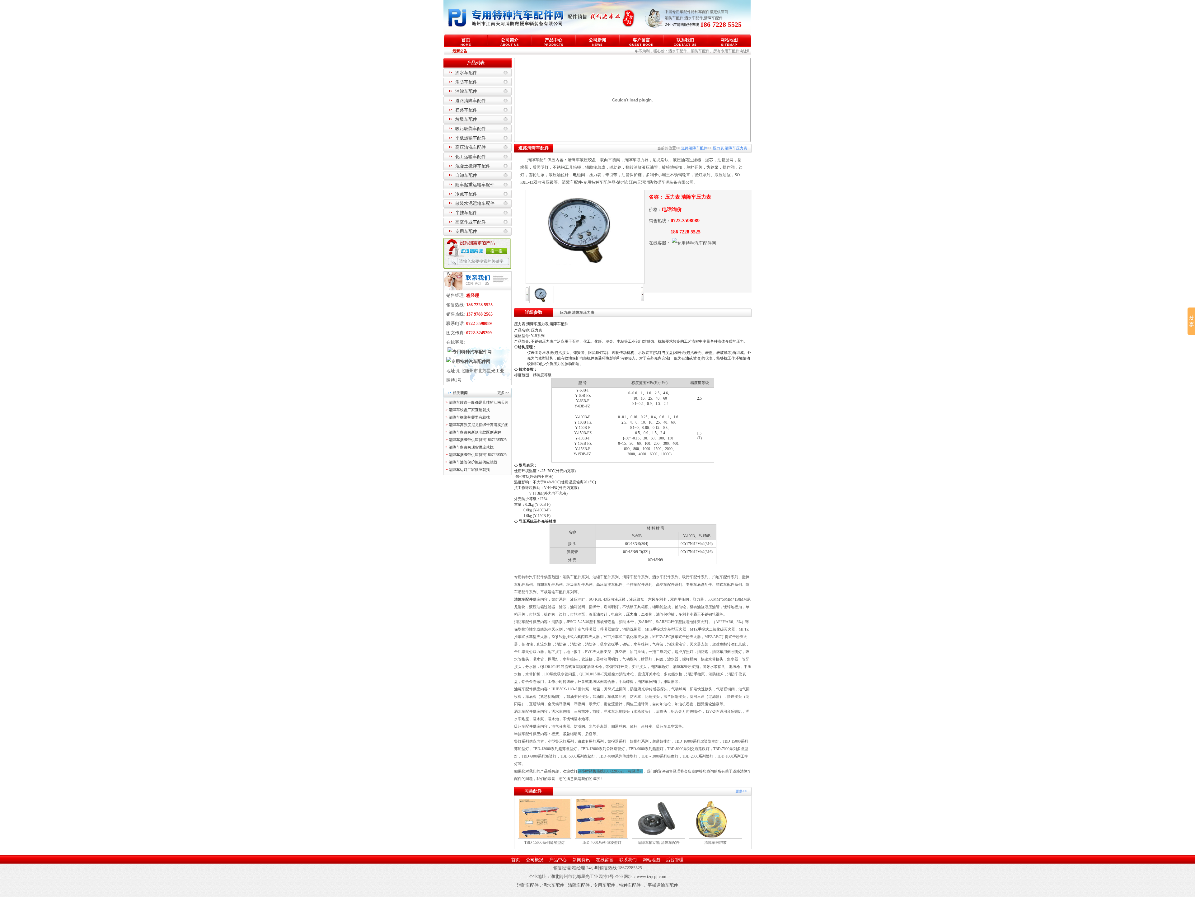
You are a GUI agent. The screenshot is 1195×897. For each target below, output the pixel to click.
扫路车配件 (466, 110)
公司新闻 (597, 42)
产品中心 (554, 42)
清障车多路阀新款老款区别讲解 (475, 432)
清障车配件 (713, 18)
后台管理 (674, 859)
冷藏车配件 (466, 194)
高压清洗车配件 (470, 147)
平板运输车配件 (470, 138)
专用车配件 (466, 231)
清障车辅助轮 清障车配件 (659, 842)
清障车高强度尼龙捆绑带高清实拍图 (478, 425)
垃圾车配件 (466, 119)
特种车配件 (630, 885)
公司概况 (534, 859)
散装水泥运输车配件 (474, 203)
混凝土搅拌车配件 (472, 166)
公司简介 (509, 42)
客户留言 (641, 42)
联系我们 (685, 42)
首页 (466, 42)
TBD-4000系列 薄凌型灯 (601, 842)
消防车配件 (674, 18)
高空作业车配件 (470, 222)
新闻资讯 (581, 859)
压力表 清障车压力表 (729, 148)
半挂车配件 (466, 212)
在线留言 (604, 859)
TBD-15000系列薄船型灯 (544, 842)
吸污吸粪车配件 (470, 128)
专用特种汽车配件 (529, 577)
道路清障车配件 (470, 100)
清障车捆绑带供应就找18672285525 (478, 440)
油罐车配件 (466, 91)
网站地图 (729, 42)
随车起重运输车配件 (474, 184)
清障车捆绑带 (715, 842)
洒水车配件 (693, 18)
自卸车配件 (466, 175)
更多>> (503, 393)
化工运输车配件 (470, 156)
